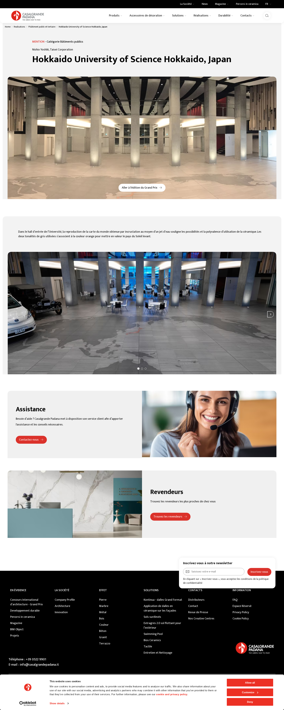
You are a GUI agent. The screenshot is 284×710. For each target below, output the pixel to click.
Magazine (16, 623)
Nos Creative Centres (201, 618)
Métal (102, 612)
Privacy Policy (241, 612)
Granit (103, 637)
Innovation (61, 612)
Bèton (102, 631)
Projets (14, 635)
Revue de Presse (198, 612)
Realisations (19, 26)
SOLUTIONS (151, 590)
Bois (101, 618)
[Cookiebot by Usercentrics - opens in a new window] (27, 703)
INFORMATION (242, 590)
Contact (193, 606)
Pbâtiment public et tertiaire (41, 26)
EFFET (103, 590)
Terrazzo (104, 643)
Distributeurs (196, 600)
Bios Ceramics (152, 640)
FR (266, 4)
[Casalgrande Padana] (28, 16)
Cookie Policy (241, 618)
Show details (57, 703)
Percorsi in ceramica (22, 617)
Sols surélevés (152, 617)
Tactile (148, 646)
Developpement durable (25, 610)
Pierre (102, 600)
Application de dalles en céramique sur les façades (160, 608)
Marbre (103, 606)
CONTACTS (195, 590)
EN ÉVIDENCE (18, 590)
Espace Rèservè (242, 606)
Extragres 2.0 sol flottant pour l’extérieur (162, 625)
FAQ (235, 600)
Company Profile (65, 600)
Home (8, 26)
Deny (250, 701)
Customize (248, 692)
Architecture (62, 606)
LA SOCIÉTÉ (62, 590)
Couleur (104, 625)
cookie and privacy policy (171, 694)
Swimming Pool (153, 634)
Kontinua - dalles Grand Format (163, 600)
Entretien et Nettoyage (158, 652)
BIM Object (17, 629)
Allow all (250, 682)
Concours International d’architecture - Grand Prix (26, 602)
